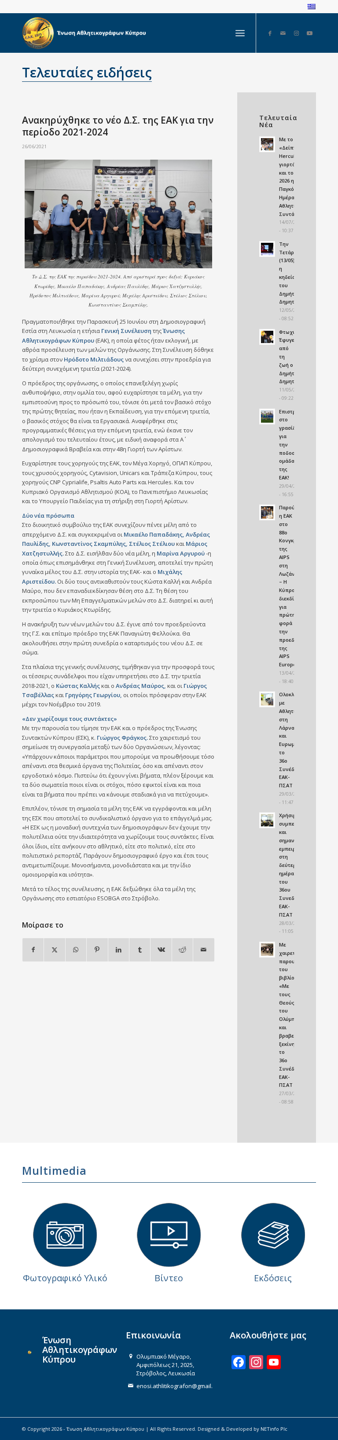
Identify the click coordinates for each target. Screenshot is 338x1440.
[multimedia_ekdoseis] (273, 1235)
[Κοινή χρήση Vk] (161, 949)
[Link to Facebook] (269, 33)
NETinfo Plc (274, 1428)
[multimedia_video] (169, 1235)
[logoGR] (85, 33)
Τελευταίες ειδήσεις (87, 72)
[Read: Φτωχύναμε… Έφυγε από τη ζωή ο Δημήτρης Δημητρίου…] (267, 337)
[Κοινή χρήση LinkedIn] (118, 949)
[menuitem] (240, 33)
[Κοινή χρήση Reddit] (182, 949)
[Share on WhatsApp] (76, 949)
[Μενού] (240, 33)
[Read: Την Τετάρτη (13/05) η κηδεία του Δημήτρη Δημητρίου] (267, 249)
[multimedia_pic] (65, 1235)
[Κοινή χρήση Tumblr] (139, 949)
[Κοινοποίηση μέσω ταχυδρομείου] (203, 949)
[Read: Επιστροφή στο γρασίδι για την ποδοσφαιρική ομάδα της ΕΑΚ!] (267, 416)
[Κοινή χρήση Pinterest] (97, 949)
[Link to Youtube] (309, 33)
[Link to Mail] (283, 33)
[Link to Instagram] (296, 33)
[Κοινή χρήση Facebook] (33, 949)
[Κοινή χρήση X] (54, 949)
